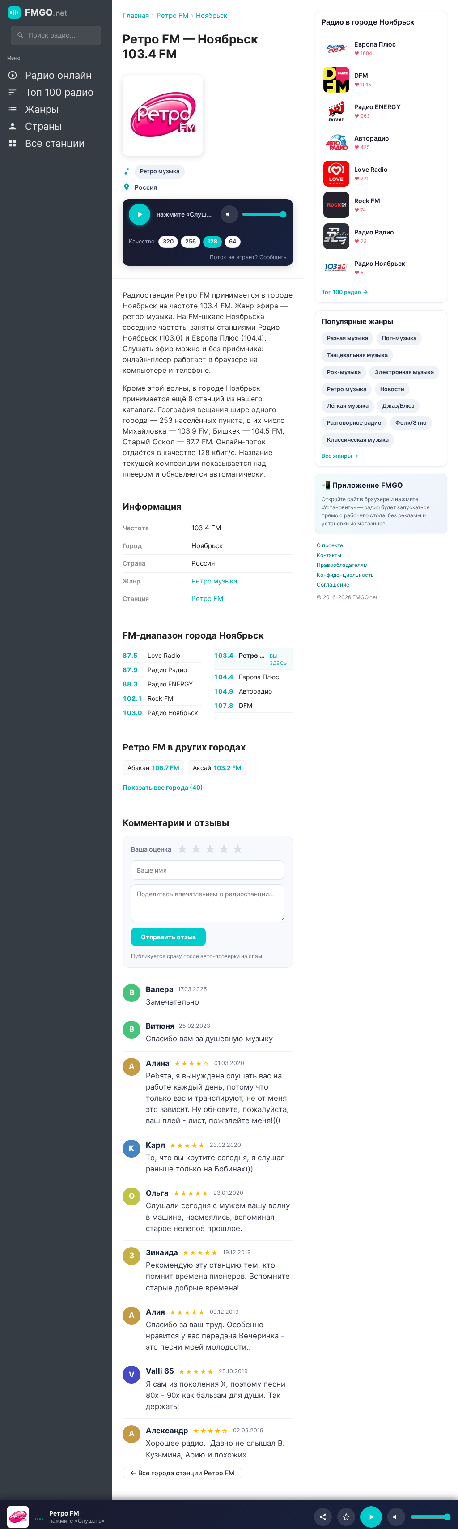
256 (190, 241)
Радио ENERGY (170, 684)
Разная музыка (347, 338)
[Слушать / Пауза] (139, 214)
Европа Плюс (259, 677)
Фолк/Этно (411, 422)
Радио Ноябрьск (173, 712)
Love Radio (164, 655)
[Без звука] (396, 1517)
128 (212, 241)
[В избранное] (346, 1517)
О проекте (330, 545)
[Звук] (229, 214)
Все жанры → (340, 455)
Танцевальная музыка (357, 355)
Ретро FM (207, 598)
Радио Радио (167, 669)
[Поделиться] (323, 1517)
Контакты (329, 555)
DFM (245, 705)
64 (232, 241)
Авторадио (255, 691)
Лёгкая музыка (348, 405)
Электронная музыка (404, 372)
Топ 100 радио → (345, 292)
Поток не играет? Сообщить (248, 257)
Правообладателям (342, 565)
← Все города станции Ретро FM (182, 1473)
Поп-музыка (399, 338)
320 (168, 241)
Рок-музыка (344, 372)
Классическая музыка (358, 439)
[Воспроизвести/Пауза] (371, 1517)
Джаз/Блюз (398, 405)
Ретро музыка (159, 171)
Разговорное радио (354, 422)
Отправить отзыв (168, 937)
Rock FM (160, 698)
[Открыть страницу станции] (18, 1517)
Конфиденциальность (345, 574)
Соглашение (333, 584)
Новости (392, 389)
